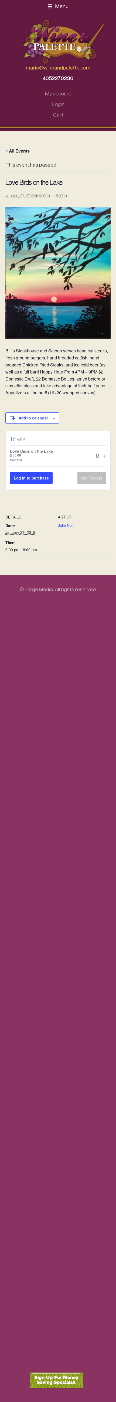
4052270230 (58, 78)
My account (58, 93)
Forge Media (39, 589)
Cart (58, 114)
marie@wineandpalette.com (58, 67)
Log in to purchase (31, 478)
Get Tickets (91, 478)
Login (58, 104)
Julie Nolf (66, 525)
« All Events (17, 151)
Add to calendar (33, 418)
